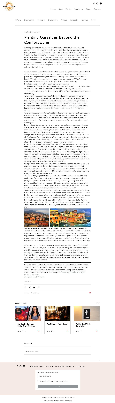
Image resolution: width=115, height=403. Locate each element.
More (93, 20)
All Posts (18, 20)
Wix (71, 400)
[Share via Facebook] (25, 287)
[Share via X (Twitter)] (29, 287)
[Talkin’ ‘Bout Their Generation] (87, 313)
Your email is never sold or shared (49, 373)
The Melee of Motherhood (57, 324)
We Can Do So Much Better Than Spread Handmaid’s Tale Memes (27, 325)
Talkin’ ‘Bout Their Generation (83, 325)
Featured (64, 20)
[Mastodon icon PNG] (101, 3)
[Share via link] (38, 287)
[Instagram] (97, 3)
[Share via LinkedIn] (34, 287)
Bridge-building (29, 20)
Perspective (74, 20)
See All (98, 303)
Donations (41, 20)
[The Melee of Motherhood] (58, 313)
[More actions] (90, 32)
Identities (85, 20)
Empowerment (53, 20)
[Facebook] (94, 3)
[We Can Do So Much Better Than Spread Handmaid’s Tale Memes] (28, 313)
